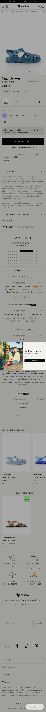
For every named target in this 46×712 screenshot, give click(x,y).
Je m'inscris (34, 360)
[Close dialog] (44, 343)
